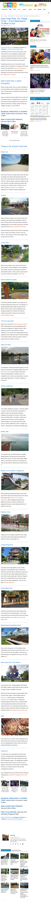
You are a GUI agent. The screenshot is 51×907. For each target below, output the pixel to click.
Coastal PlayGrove (9, 582)
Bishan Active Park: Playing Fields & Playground (5, 891)
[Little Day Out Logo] (10, 5)
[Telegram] (20, 827)
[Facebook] (42, 1)
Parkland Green (14, 187)
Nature (5, 16)
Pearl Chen (32, 93)
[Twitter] (45, 1)
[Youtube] (49, 1)
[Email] (14, 827)
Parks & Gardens (11, 16)
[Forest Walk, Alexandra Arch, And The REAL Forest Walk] (5, 127)
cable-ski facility (7, 371)
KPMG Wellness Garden (7, 315)
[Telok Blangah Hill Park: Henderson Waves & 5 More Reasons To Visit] (5, 856)
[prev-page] (2, 900)
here (18, 539)
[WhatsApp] (11, 827)
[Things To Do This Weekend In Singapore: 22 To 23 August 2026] (14, 783)
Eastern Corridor (10, 74)
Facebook (21, 47)
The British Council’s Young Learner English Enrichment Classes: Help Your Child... (39, 67)
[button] (48, 12)
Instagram (16, 47)
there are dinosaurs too (20, 68)
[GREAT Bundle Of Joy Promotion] (14, 127)
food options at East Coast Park (18, 710)
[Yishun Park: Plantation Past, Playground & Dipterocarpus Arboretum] (5, 871)
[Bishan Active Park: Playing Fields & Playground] (5, 885)
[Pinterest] (8, 827)
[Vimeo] (47, 1)
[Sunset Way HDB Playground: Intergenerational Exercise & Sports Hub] (24, 871)
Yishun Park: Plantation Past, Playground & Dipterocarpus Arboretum (4, 878)
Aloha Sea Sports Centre (20, 324)
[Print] (17, 827)
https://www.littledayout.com (14, 837)
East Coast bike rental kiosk (18, 226)
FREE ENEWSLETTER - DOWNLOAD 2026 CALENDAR (39, 98)
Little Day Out (32, 41)
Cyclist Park (21, 274)
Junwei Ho (32, 121)
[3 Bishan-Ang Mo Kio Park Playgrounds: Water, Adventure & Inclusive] (14, 871)
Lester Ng (4, 25)
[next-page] (4, 900)
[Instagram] (44, 1)
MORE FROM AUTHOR (16, 850)
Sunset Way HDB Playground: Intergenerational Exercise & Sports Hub (23, 878)
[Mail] (16, 844)
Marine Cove (4, 697)
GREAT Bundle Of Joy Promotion (38, 40)
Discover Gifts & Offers (8, 121)
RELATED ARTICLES (6, 850)
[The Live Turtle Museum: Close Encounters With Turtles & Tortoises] (24, 127)
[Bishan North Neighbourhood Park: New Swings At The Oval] (14, 885)
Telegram (3, 49)
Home (2, 16)
